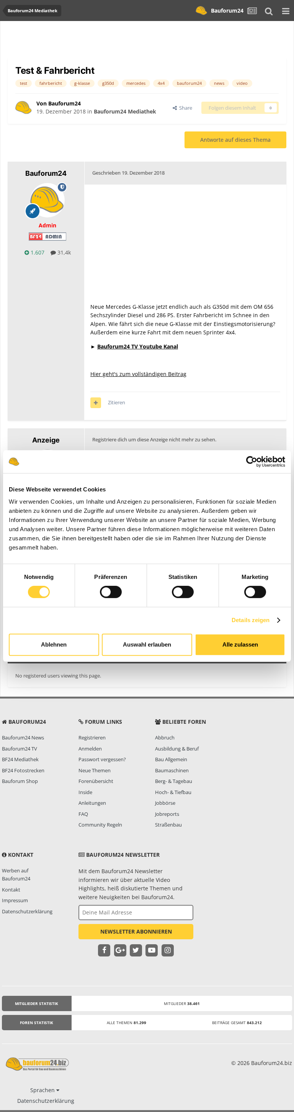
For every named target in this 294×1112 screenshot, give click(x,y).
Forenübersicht (95, 781)
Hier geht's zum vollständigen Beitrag (138, 374)
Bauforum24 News (23, 737)
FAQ (83, 813)
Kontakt (11, 889)
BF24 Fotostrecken (23, 770)
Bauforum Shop (20, 781)
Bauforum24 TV (19, 748)
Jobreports (167, 813)
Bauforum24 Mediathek (125, 111)
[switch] (111, 592)
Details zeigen (251, 620)
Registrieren (92, 737)
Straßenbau (168, 824)
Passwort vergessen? (102, 759)
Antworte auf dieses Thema (235, 139)
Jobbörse (165, 802)
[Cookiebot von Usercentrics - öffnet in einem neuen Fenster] (251, 461)
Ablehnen (54, 644)
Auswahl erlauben (147, 644)
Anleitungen (92, 802)
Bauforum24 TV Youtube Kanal (137, 346)
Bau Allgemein (171, 759)
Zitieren (116, 402)
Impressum (15, 900)
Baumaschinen (172, 770)
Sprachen (43, 1090)
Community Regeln (100, 824)
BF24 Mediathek (20, 759)
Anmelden (90, 748)
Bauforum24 (227, 10)
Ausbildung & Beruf (177, 748)
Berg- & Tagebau (173, 781)
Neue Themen (94, 770)
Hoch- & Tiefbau (173, 792)
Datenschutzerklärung (27, 911)
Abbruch (165, 737)
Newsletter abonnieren (136, 931)
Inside (85, 792)
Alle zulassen (240, 644)
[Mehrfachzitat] (95, 402)
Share (184, 107)
